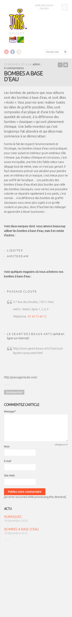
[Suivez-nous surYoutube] (6, 51)
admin (36, 64)
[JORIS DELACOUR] (17, 25)
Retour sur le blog (65, 64)
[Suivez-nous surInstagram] (18, 51)
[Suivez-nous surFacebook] (12, 51)
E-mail (7, 460)
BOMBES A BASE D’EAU (21, 529)
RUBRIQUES (60, 64)
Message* (10, 411)
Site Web (9, 475)
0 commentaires (14, 68)
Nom (7, 446)
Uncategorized (14, 392)
